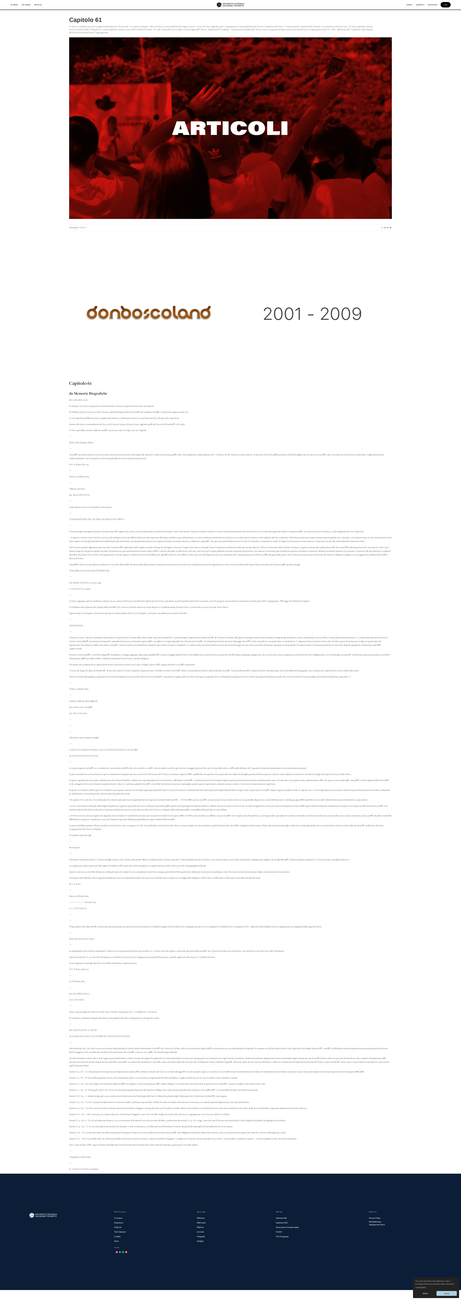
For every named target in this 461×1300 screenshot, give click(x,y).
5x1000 (279, 1232)
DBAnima (201, 1218)
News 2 (83, 228)
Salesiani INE (281, 1218)
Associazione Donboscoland (287, 1227)
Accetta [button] (446, 1293)
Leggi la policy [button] (421, 1287)
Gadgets (200, 1241)
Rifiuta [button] (425, 1293)
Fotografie (201, 1237)
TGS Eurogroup (282, 1237)
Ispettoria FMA (282, 1223)
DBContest (201, 1223)
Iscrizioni (200, 1232)
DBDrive (200, 1227)
